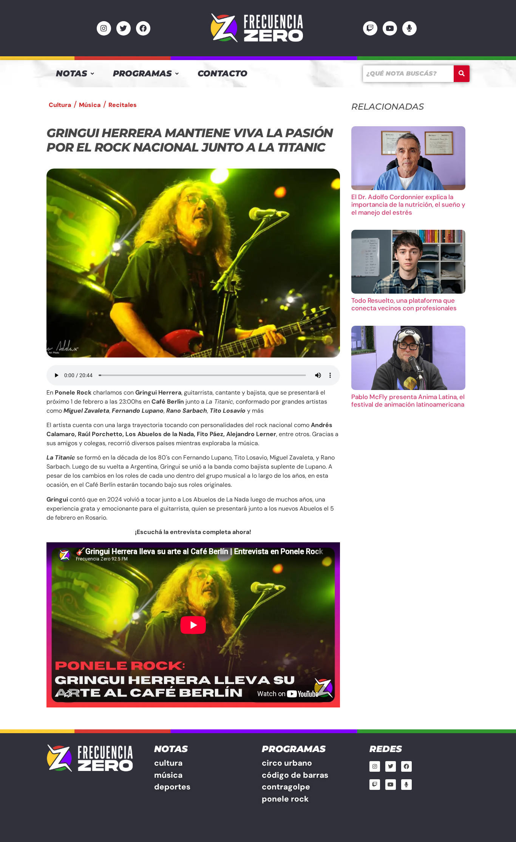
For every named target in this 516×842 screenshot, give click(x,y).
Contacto (222, 73)
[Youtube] (390, 28)
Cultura (60, 105)
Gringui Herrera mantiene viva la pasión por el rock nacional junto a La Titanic (189, 140)
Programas (142, 73)
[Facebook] (143, 28)
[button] (75, 74)
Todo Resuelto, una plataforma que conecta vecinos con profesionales (404, 304)
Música (90, 105)
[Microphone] (409, 28)
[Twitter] (123, 28)
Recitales (122, 105)
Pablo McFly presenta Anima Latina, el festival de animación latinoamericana (408, 401)
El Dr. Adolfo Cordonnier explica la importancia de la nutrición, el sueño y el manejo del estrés (408, 205)
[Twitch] (370, 28)
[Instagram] (104, 28)
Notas (71, 73)
